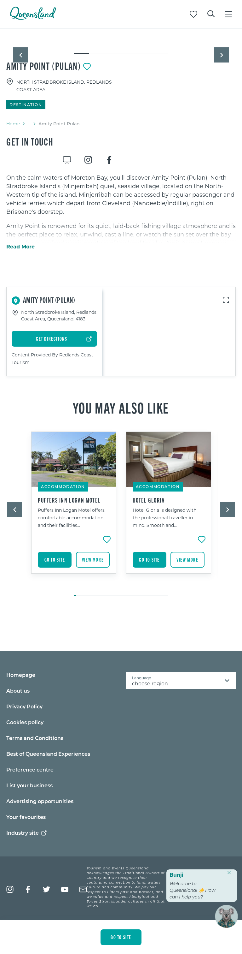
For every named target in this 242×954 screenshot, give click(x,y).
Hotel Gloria (149, 500)
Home (13, 124)
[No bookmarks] (193, 14)
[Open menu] (228, 14)
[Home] (33, 18)
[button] (20, 55)
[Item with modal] (121, 41)
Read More (20, 246)
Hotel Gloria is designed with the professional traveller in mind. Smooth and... (164, 517)
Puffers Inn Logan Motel (69, 500)
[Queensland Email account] (83, 889)
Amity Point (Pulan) (43, 66)
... (29, 123)
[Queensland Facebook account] (28, 889)
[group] (74, 510)
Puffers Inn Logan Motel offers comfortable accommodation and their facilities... (71, 517)
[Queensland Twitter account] (46, 889)
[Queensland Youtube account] (64, 889)
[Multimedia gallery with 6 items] (121, 47)
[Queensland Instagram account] (10, 889)
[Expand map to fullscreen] (226, 300)
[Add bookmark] (87, 66)
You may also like (121, 407)
